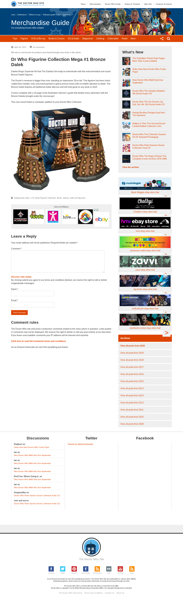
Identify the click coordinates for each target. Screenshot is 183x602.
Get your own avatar (21, 277)
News (83, 4)
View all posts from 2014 (132, 388)
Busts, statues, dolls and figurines (71, 198)
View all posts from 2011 (131, 410)
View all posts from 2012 (132, 402)
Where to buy (34, 15)
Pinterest (74, 573)
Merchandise (95, 4)
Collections (22, 15)
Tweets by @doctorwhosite (80, 444)
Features (164, 4)
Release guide (49, 15)
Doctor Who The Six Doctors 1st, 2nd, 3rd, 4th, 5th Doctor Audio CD (148, 103)
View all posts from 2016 (132, 374)
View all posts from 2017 (132, 367)
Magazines (87, 38)
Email (14, 300)
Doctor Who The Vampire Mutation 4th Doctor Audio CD (148, 92)
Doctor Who (113, 4)
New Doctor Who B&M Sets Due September (147, 81)
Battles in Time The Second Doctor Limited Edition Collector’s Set (148, 124)
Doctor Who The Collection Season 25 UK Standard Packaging (149, 135)
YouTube (120, 573)
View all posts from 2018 (132, 360)
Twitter (63, 573)
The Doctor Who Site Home (70, 593)
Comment (16, 248)
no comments (38, 47)
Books (56, 38)
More (133, 38)
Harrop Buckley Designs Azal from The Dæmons (148, 113)
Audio (73, 38)
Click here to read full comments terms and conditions (38, 341)
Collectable (113, 38)
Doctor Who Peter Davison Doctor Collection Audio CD (37, 495)
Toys (15, 38)
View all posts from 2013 (132, 395)
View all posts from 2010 (132, 417)
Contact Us (109, 593)
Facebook (51, 573)
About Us (120, 593)
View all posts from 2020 (132, 346)
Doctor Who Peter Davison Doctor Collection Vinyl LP (148, 146)
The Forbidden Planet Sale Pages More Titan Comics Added (148, 59)
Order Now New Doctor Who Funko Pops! (149, 70)
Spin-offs (148, 4)
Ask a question (64, 15)
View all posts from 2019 (132, 353)
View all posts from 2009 (132, 424)
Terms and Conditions (93, 593)
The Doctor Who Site (91, 559)
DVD (38, 38)
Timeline (132, 4)
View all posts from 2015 (132, 381)
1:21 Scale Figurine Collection (43, 198)
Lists (13, 15)
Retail (124, 38)
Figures (24, 38)
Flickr (109, 573)
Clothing (100, 38)
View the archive (130, 167)
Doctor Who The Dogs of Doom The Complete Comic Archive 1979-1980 (149, 157)
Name (14, 289)
